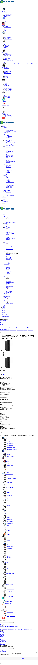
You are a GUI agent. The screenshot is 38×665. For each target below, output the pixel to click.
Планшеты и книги (7, 134)
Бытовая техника (7, 184)
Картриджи (8, 180)
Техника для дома (9, 186)
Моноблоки (8, 154)
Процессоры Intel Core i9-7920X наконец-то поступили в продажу (10, 632)
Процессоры (8, 172)
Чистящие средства (9, 159)
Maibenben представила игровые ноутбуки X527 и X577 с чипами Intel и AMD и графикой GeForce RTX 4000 (17, 629)
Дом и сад (6, 188)
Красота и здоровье (9, 187)
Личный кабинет (5, 201)
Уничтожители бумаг (9, 183)
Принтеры (7, 177)
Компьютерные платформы (10, 161)
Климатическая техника (10, 185)
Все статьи (2, 631)
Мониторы (7, 157)
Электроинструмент (7, 190)
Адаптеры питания (9, 129)
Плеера (7, 150)
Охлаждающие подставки (10, 130)
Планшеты (7, 135)
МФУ (7, 176)
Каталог (3, 126)
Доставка (3, 198)
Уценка (5, 196)
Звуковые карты (8, 169)
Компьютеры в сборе (9, 158)
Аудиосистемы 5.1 (9, 148)
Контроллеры (8, 173)
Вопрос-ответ (2, 644)
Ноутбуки (6, 127)
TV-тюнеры (8, 174)
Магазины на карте (3, 320)
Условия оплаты (2, 640)
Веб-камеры (8, 162)
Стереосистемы (8, 147)
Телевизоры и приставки (8, 140)
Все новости (2, 624)
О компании (4, 197)
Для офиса (6, 175)
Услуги (31, 327)
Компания (2, 634)
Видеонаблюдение (9, 178)
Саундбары (7, 152)
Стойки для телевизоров (10, 145)
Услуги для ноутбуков (9, 193)
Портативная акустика (9, 151)
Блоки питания (8, 165)
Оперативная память (9, 170)
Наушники (7, 149)
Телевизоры (8, 141)
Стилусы (7, 139)
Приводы (7, 171)
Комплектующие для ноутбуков (11, 131)
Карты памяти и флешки (10, 155)
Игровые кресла (8, 192)
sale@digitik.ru (2, 650)
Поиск (3, 203)
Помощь (1, 639)
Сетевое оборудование (9, 156)
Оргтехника (8, 181)
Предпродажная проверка (10, 195)
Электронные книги (9, 136)
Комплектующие (7, 164)
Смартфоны (6, 132)
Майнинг (7, 160)
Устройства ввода (25, 330)
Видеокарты (8, 166)
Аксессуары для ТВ (9, 144)
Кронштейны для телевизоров (10, 142)
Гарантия (3, 199)
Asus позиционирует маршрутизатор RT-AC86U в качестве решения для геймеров (13, 633)
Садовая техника (8, 189)
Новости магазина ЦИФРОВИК (6, 647)
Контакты (3, 200)
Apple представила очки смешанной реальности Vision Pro (9, 626)
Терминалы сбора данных (10, 182)
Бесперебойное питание (10, 179)
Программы (8, 163)
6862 (23, 658)
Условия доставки (3, 641)
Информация (2, 638)
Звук (5, 146)
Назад (7, 217)
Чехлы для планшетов (9, 137)
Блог (1, 643)
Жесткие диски (8, 167)
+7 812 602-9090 (2, 5)
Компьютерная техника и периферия (10, 153)
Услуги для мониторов (9, 194)
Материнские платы (9, 168)
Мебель (5, 191)
